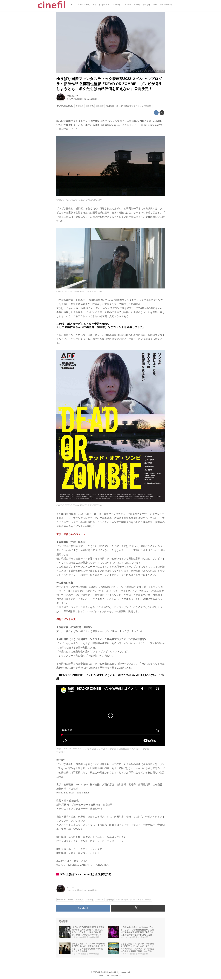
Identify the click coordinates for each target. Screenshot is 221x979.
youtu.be (60, 752)
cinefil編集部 (92, 99)
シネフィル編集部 (75, 99)
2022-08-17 (72, 96)
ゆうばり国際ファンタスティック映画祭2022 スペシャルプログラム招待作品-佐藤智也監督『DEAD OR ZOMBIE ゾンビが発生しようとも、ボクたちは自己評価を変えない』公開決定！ (109, 84)
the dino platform (114, 975)
